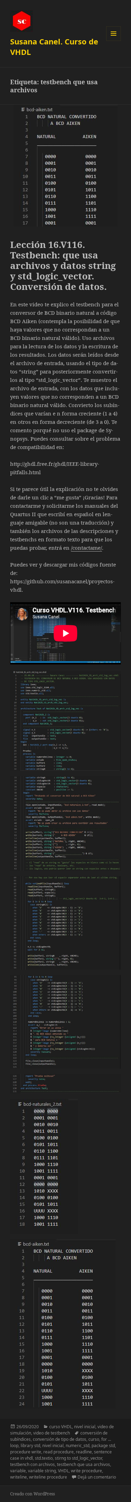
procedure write (25, 1452)
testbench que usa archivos (83, 1464)
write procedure (86, 1471)
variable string (42, 1471)
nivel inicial (84, 1427)
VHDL (63, 1471)
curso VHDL (60, 1427)
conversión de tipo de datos (59, 1439)
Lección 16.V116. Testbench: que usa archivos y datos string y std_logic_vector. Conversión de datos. (63, 265)
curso (93, 1439)
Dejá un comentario (97, 1477)
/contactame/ (86, 547)
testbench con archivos (32, 1464)
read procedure (58, 1452)
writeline (18, 1477)
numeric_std (77, 1445)
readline (84, 1452)
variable (18, 1471)
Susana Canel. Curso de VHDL (54, 46)
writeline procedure (48, 1477)
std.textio (44, 1458)
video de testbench (51, 1433)
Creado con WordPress (32, 1494)
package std (103, 1445)
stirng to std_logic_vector (78, 1458)
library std (30, 1445)
